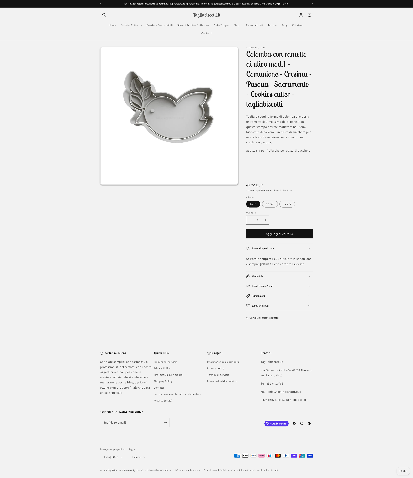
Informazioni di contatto (222, 381)
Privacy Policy (162, 368)
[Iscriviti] (165, 422)
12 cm (287, 204)
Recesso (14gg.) (163, 400)
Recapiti (275, 470)
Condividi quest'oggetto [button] (264, 317)
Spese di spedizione (257, 190)
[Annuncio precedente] (100, 3)
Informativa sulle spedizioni (253, 470)
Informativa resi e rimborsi (223, 362)
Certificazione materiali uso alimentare (177, 394)
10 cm (270, 204)
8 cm (253, 204)
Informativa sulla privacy (187, 470)
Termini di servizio (218, 375)
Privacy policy (215, 368)
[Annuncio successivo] (312, 3)
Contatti (159, 387)
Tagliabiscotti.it (116, 470)
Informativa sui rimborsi (168, 375)
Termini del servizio (165, 362)
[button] (104, 15)
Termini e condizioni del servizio (220, 470)
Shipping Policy (163, 381)
